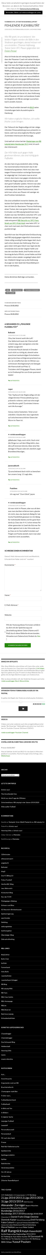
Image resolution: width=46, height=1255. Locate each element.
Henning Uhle (6, 831)
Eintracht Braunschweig (23, 1220)
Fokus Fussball (6, 880)
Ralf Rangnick (11, 1231)
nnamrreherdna (7, 1059)
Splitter (4, 1159)
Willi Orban (6, 1242)
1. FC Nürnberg (31, 1195)
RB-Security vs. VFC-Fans (28, 220)
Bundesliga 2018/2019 (33, 1213)
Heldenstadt (5, 1046)
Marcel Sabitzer (8, 1227)
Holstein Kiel (4, 1225)
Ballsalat (11, 333)
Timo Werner (6, 1239)
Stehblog (4, 922)
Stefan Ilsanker (22, 1237)
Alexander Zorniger (13, 1205)
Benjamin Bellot (5, 1208)
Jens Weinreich (6, 888)
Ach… (3, 1074)
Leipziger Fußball (7, 1121)
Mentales (17, 835)
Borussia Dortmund (19, 1208)
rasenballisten (6, 976)
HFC (37, 1222)
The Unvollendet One (9, 794)
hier (38, 636)
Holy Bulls (5, 972)
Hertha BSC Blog (7, 884)
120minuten (5, 854)
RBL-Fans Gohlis (7, 997)
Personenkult (6, 1134)
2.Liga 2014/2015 (11, 1197)
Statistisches (5, 1163)
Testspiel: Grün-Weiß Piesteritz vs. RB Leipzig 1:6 (26, 822)
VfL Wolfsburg (34, 1239)
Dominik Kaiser (9, 1219)
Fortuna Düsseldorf (29, 1223)
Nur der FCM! (6, 897)
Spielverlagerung (7, 914)
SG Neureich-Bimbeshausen (11, 910)
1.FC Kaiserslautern (19, 1195)
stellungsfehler (6, 926)
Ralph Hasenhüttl (32, 1231)
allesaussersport (7, 859)
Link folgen (40, 668)
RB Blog (4, 984)
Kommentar (10, 565)
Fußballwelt (5, 1104)
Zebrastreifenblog (7, 939)
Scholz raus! (5, 790)
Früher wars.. (6, 1096)
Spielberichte (6, 1151)
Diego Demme (31, 1216)
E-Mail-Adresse (11, 605)
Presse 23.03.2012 (13, 304)
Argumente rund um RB (10, 1083)
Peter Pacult (17, 290)
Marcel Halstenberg (29, 1225)
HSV (8, 290)
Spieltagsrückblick (8, 1155)
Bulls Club (5, 959)
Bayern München (32, 1205)
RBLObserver (6, 1010)
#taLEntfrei (5, 955)
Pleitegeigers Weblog (9, 901)
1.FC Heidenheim (7, 1195)
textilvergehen (6, 931)
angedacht (5, 863)
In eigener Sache (7, 1117)
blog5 (3, 871)
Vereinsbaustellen (7, 1168)
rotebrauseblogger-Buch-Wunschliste (15, 681)
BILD (32, 107)
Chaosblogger (6, 1034)
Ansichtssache (6, 1079)
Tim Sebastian (16, 1239)
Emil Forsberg (37, 1219)
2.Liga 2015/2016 (32, 1197)
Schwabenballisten (8, 1018)
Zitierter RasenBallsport (26, 22)
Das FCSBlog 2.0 (7, 876)
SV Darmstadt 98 (35, 1236)
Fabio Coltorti (7, 1222)
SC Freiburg (5, 1236)
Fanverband (5, 967)
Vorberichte (10, 22)
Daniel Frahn (17, 1216)
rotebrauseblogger (21, 29)
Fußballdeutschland (8, 1100)
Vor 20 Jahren (6, 1172)
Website (8, 615)
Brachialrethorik (7, 1087)
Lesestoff (4, 1125)
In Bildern (4, 1113)
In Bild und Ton (6, 1108)
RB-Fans (4, 993)
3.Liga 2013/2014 (12, 1201)
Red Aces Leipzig (7, 1014)
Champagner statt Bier (9, 1091)
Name (7, 595)
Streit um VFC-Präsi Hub (15, 223)
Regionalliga (11, 1234)
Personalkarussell (7, 1130)
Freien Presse (10, 50)
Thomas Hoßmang (32, 290)
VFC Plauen (11, 293)
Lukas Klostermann (15, 1225)
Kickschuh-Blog (7, 893)
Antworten (14, 380)
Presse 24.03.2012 (12, 312)
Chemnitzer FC (5, 1217)
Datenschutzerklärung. (29, 9)
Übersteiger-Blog (7, 935)
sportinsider (5, 918)
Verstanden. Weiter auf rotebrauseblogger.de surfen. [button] (23, 12)
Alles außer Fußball (8, 807)
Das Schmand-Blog (8, 1042)
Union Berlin (25, 1239)
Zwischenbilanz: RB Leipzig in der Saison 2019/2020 (20, 802)
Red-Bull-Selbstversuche (10, 1147)
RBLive (3, 1005)
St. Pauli (14, 1237)
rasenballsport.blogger (9, 980)
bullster (4, 963)
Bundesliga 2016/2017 (13, 1210)
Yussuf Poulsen (21, 1241)
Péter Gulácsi (28, 1227)
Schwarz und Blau (7, 905)
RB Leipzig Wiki (7, 989)
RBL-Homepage (7, 1001)
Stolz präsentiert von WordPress (11, 1252)
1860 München (28, 1202)
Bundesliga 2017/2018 (12, 1213)
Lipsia (3, 1055)
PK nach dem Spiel (8, 1138)
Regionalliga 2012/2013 (26, 1234)
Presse (3, 1142)
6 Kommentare (35, 29)
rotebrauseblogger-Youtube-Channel (14, 732)
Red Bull (4, 1234)
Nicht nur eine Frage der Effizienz (13, 798)
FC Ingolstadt (18, 1222)
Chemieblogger (6, 1038)
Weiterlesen (5, 756)
